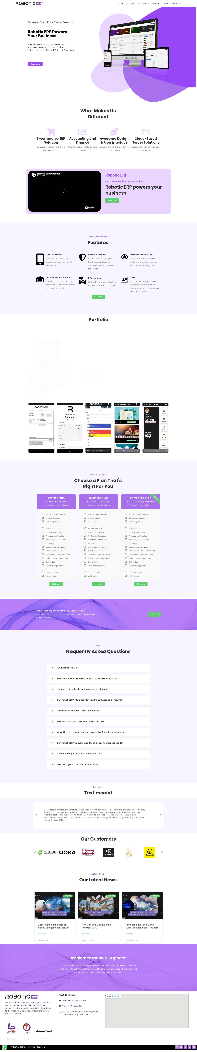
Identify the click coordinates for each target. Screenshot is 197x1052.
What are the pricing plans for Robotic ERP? (79, 753)
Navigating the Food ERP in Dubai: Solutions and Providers (142, 926)
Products (142, 3)
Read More (35, 64)
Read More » (42, 934)
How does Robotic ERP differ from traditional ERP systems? (87, 678)
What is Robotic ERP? (68, 667)
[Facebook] (181, 1047)
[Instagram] (177, 1047)
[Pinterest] (194, 1047)
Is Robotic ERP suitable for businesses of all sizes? (82, 689)
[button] (29, 428)
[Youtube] (189, 1047)
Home (120, 3)
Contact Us (176, 3)
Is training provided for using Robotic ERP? (78, 710)
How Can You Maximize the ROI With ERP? (96, 926)
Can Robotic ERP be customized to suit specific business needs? (90, 742)
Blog (166, 3)
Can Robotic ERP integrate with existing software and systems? (89, 699)
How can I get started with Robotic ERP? (77, 764)
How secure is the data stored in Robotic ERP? (80, 721)
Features (156, 3)
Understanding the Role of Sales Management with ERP (53, 926)
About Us (130, 3)
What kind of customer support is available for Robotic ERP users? (91, 732)
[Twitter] (185, 1047)
